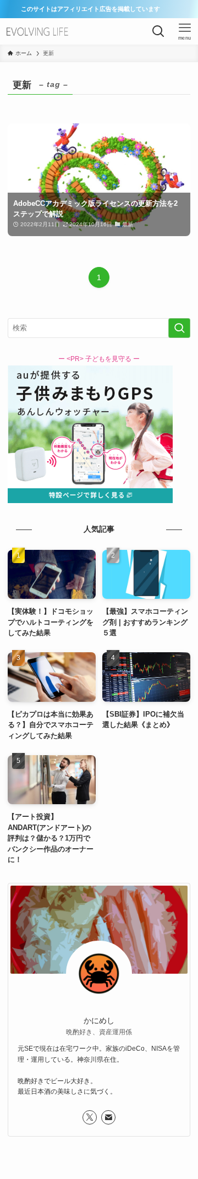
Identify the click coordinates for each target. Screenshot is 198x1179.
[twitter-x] (89, 1117)
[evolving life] (38, 31)
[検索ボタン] (158, 31)
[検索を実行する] (179, 328)
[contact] (108, 1117)
